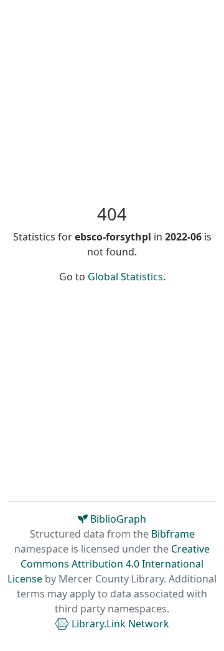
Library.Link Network (119, 623)
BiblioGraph (117, 519)
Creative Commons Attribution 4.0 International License (108, 564)
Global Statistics (125, 276)
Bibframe (173, 534)
